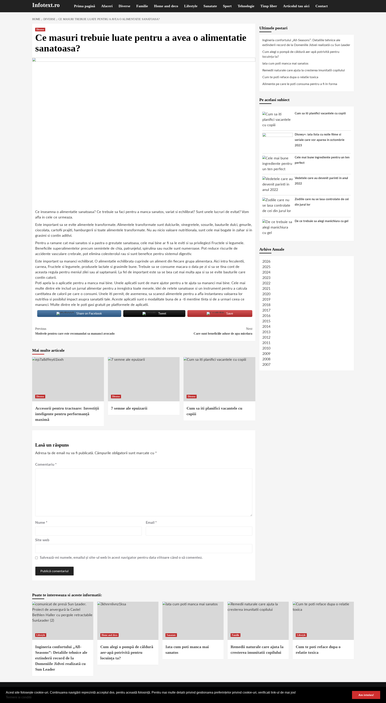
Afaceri (107, 6)
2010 (266, 348)
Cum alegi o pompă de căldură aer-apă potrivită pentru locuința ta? (300, 54)
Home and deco (166, 6)
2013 (266, 332)
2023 (266, 278)
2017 (266, 310)
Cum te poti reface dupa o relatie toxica (290, 77)
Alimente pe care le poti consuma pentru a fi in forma (299, 84)
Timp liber (268, 6)
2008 (266, 359)
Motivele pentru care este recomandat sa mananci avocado (75, 331)
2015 (266, 321)
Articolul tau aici (296, 6)
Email (151, 523)
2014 (266, 327)
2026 (266, 261)
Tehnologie (246, 6)
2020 (266, 294)
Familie (142, 6)
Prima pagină (84, 6)
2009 (266, 354)
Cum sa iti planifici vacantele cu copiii (320, 113)
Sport (227, 6)
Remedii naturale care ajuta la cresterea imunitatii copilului (303, 70)
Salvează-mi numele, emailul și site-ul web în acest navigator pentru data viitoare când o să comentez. (121, 558)
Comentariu (46, 464)
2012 (266, 337)
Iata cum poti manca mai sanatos (285, 63)
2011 (266, 343)
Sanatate (210, 6)
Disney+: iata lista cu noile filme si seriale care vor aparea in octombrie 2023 (319, 140)
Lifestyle (190, 6)
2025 (266, 267)
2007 (266, 365)
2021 (266, 289)
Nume (41, 523)
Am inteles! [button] (366, 695)
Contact (321, 6)
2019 (266, 299)
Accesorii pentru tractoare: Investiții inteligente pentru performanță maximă (67, 414)
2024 (266, 272)
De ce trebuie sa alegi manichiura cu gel (321, 221)
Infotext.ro (46, 5)
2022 (266, 283)
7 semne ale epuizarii (129, 408)
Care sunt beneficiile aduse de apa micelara (223, 331)
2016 (266, 316)
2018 (266, 305)
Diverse (124, 6)
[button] (33, 697)
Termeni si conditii (19, 697)
